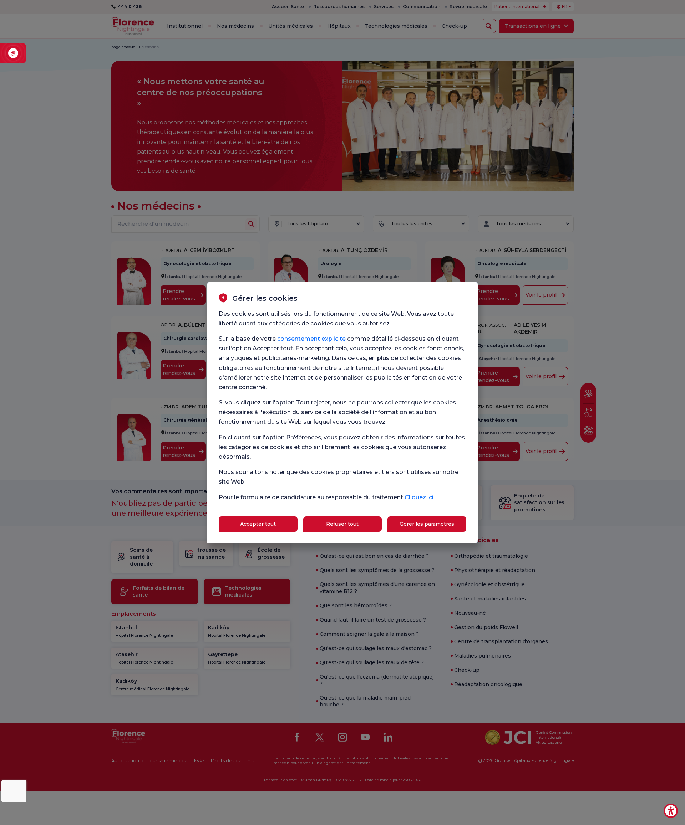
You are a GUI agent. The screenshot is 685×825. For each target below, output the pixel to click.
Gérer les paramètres (427, 524)
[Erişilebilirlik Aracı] (671, 811)
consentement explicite (311, 338)
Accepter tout (258, 524)
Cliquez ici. (420, 497)
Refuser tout (342, 524)
